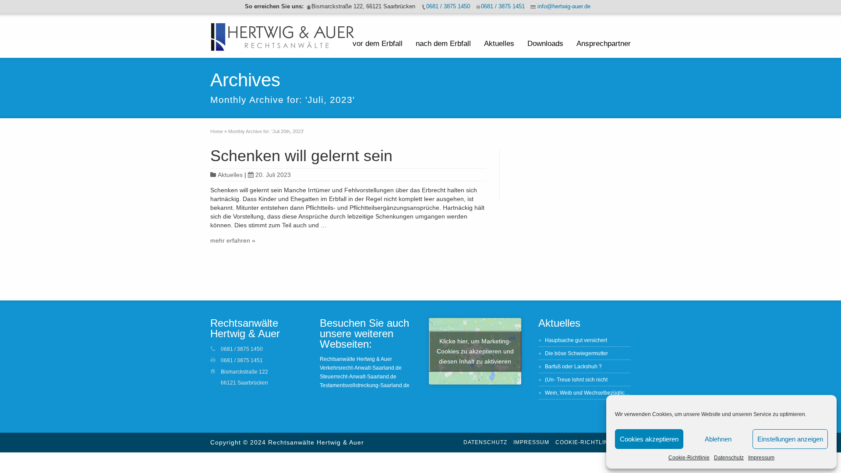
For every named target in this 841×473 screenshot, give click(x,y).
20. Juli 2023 (273, 174)
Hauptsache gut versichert (576, 340)
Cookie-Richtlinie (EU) (592, 442)
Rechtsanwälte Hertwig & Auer (356, 359)
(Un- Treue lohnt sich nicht (576, 380)
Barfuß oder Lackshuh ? (573, 367)
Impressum (761, 458)
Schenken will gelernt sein (301, 156)
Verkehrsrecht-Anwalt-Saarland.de (361, 368)
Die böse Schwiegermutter (576, 353)
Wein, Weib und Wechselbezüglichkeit (590, 393)
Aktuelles (499, 43)
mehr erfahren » (232, 240)
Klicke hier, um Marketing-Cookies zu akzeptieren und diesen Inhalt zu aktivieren (475, 351)
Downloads (545, 43)
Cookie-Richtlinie (689, 458)
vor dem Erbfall (378, 43)
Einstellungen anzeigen (790, 439)
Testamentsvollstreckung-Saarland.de (365, 385)
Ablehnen (718, 439)
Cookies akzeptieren (649, 439)
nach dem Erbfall (443, 43)
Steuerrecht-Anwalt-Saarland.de (358, 377)
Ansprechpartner (603, 43)
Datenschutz (729, 458)
